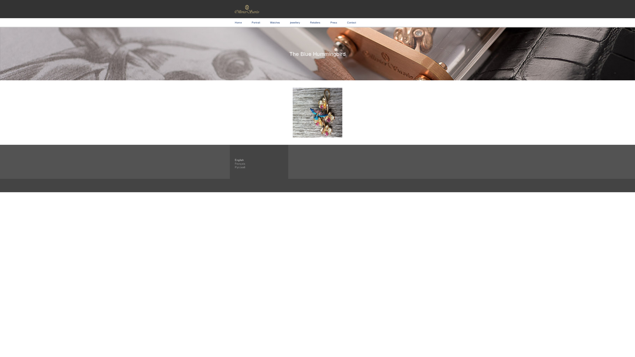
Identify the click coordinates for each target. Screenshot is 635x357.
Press (333, 22)
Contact (351, 22)
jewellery (295, 22)
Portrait (256, 22)
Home (238, 22)
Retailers (315, 22)
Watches (275, 22)
